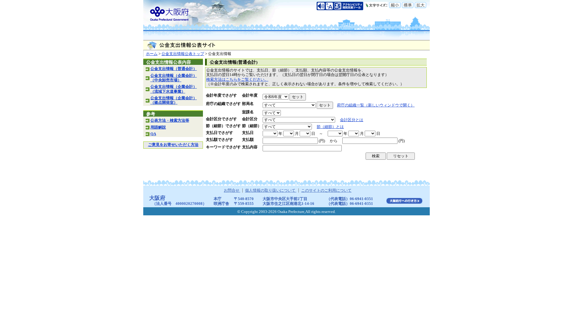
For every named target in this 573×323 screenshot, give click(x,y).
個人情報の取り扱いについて (270, 190)
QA (153, 134)
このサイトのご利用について (326, 190)
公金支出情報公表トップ (182, 54)
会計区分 (250, 119)
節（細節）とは (330, 127)
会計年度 (250, 95)
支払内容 (250, 147)
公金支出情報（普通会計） (173, 69)
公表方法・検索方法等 (169, 120)
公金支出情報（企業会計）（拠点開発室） (173, 100)
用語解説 (158, 127)
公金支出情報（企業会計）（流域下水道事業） (173, 89)
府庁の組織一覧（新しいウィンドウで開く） (376, 105)
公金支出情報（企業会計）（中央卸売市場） (173, 78)
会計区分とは (351, 120)
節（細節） (251, 126)
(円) (322, 141)
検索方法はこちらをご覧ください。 (237, 79)
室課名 (248, 112)
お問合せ (232, 190)
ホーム (152, 54)
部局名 (248, 104)
